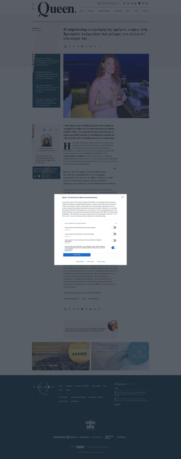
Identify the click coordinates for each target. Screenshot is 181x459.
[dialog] (90, 229)
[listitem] (90, 223)
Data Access (90, 261)
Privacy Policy (101, 261)
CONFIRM (76, 254)
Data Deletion (80, 261)
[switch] (113, 227)
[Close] (123, 197)
